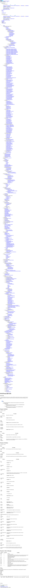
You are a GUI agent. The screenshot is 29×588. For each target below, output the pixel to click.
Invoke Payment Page (10, 267)
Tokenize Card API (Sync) (9, 142)
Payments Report (10, 314)
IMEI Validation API (8, 345)
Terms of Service (2, 586)
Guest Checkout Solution (8, 317)
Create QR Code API (10, 175)
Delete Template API (8, 117)
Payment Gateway (5, 5)
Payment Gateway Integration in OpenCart (11, 49)
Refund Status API (8, 106)
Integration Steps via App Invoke (10, 370)
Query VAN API (8, 135)
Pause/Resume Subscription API (10, 85)
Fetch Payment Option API (9, 80)
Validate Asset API (8, 108)
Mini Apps (6, 232)
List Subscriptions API (9, 87)
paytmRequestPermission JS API (10, 244)
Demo (7, 27)
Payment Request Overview (9, 373)
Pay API (9, 296)
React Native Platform (12, 33)
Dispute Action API (8, 152)
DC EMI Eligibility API (9, 132)
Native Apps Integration (11, 40)
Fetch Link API (8, 346)
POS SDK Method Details (9, 364)
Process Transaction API (9, 81)
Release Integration (8, 169)
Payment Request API (10, 374)
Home (4, 25)
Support (6, 382)
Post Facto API (9, 359)
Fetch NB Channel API (10, 300)
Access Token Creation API (11, 295)
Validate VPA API (8, 92)
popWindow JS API (8, 242)
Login (3, 11)
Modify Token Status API (9, 146)
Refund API (7, 105)
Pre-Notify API (8, 82)
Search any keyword (2, 1)
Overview (7, 28)
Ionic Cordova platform (12, 45)
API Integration (7, 293)
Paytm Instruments (10, 283)
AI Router (9, 6)
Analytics (7, 310)
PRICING (3, 20)
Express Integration (10, 334)
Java (6, 248)
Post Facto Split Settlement (11, 355)
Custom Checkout (8, 197)
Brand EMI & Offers (11, 328)
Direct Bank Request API (9, 75)
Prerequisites (7, 257)
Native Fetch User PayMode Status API (11, 77)
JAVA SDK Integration (7, 154)
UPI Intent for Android (9, 189)
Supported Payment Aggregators (10, 279)
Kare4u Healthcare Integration (10, 63)
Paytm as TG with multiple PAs (11, 172)
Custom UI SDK (7, 37)
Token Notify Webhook (9, 143)
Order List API (8, 74)
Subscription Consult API (9, 99)
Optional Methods (13, 43)
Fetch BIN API (8, 342)
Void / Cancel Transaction (11, 354)
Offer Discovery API (8, 118)
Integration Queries (8, 36)
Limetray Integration (8, 61)
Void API (9, 358)
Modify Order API (10, 302)
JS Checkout (7, 198)
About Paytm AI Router (9, 277)
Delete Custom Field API (9, 116)
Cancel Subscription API (9, 84)
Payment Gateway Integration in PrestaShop (11, 50)
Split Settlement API (8, 101)
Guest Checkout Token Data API (10, 141)
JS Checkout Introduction (8, 262)
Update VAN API (8, 134)
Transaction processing (13, 42)
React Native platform (12, 44)
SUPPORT (3, 21)
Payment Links (13, 5)
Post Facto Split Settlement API (8, 165)
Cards (8, 285)
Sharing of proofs (8, 256)
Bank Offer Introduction (11, 321)
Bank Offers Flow (10, 290)
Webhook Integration (7, 348)
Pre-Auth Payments (7, 166)
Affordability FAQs (7, 349)
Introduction (6, 208)
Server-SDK (6, 247)
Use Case (7, 390)
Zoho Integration (8, 57)
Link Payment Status (7, 211)
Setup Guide (7, 386)
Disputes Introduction (7, 254)
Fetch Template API (8, 115)
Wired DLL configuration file (9, 368)
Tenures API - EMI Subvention (10, 125)
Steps (7, 163)
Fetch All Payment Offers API (11, 303)
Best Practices (8, 365)
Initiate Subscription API (9, 79)
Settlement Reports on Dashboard (9, 381)
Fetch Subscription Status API (11, 306)
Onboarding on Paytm (9, 292)
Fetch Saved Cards (8, 149)
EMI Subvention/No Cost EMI (11, 327)
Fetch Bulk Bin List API (9, 78)
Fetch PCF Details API (9, 68)
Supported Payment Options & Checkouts (11, 278)
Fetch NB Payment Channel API (10, 70)
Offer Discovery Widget (9, 330)
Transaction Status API (9, 73)
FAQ (2, 10)
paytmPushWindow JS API (9, 241)
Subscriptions (23, 5)
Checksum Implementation (9, 230)
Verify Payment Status (10, 268)
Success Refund (7, 213)
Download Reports (10, 315)
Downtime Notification (7, 215)
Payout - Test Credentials (8, 225)
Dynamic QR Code (7, 174)
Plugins (7, 339)
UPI (8, 284)
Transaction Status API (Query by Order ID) (13, 305)
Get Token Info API (8, 145)
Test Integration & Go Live (9, 361)
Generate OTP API (10, 297)
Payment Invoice (18, 5)
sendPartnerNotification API (9, 239)
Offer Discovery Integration (8, 331)
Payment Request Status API (11, 375)
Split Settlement (7, 380)
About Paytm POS (7, 350)
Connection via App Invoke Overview (10, 369)
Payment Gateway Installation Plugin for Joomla (12, 54)
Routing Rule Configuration (9, 281)
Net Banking (7, 204)
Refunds (6, 159)
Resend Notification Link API (9, 111)
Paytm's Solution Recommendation (9, 221)
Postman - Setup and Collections (9, 224)
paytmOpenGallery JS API (9, 245)
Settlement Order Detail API (9, 103)
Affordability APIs (7, 340)
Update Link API (8, 110)
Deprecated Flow (7, 220)
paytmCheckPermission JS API (10, 243)
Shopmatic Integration (9, 58)
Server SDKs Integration (8, 153)
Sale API (9, 357)
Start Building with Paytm (8, 218)
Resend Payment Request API (11, 180)
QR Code (9, 5)
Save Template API (8, 114)
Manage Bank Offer (10, 324)
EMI (6, 205)
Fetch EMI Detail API (9, 71)
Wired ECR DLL (8, 367)
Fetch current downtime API (9, 139)
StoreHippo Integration (9, 60)
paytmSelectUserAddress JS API (10, 246)
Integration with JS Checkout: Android (12, 190)
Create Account (4, 12)
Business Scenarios (7, 199)
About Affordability (7, 319)
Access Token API (8, 76)
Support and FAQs (8, 391)
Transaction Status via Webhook (12, 307)
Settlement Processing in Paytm (8, 378)
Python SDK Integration (8, 156)
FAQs (7, 64)
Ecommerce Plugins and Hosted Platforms (10, 47)
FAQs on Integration (8, 253)
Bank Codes (6, 226)
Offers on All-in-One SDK (11, 337)
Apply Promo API (8, 121)
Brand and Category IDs (12, 329)
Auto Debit (6, 161)
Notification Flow (7, 238)
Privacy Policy (6, 586)
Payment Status (6, 209)
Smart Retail (4, 9)
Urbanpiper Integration (9, 62)
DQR (8, 286)
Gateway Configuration (9, 280)
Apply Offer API (8, 119)
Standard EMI (9, 326)
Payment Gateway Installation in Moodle (11, 53)
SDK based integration (10, 30)
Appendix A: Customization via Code (10, 270)
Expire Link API (8, 113)
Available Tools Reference (9, 387)
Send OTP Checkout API (9, 90)
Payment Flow (6, 237)
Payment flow (8, 282)
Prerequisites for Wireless (9, 352)
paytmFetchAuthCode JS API (9, 235)
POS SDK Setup (8, 363)
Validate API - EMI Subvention (10, 126)
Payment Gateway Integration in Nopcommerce (12, 52)
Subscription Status (7, 210)
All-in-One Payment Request (8, 178)
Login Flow (6, 234)
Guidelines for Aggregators (9, 250)
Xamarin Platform (11, 34)
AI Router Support (7, 316)
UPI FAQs (6, 193)
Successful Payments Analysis (11, 311)
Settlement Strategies (7, 379)
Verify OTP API (10, 298)
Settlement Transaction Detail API (10, 104)
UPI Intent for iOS (8, 191)
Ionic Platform (11, 32)
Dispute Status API (8, 151)
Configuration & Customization (10, 265)
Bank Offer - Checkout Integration (12, 325)
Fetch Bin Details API (9, 69)
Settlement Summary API (9, 102)
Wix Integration (8, 56)
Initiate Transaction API (9, 66)
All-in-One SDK (8, 196)
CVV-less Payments (7, 273)
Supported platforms (8, 39)
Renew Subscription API (9, 94)
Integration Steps (7, 233)
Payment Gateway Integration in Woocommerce (12, 51)
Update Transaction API (9, 67)
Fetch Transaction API (9, 112)
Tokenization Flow (10, 289)
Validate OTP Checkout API (9, 91)
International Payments (7, 164)
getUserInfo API (8, 236)
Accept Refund (6, 212)
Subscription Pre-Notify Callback (9, 214)
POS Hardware (8, 9)
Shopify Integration (8, 55)
